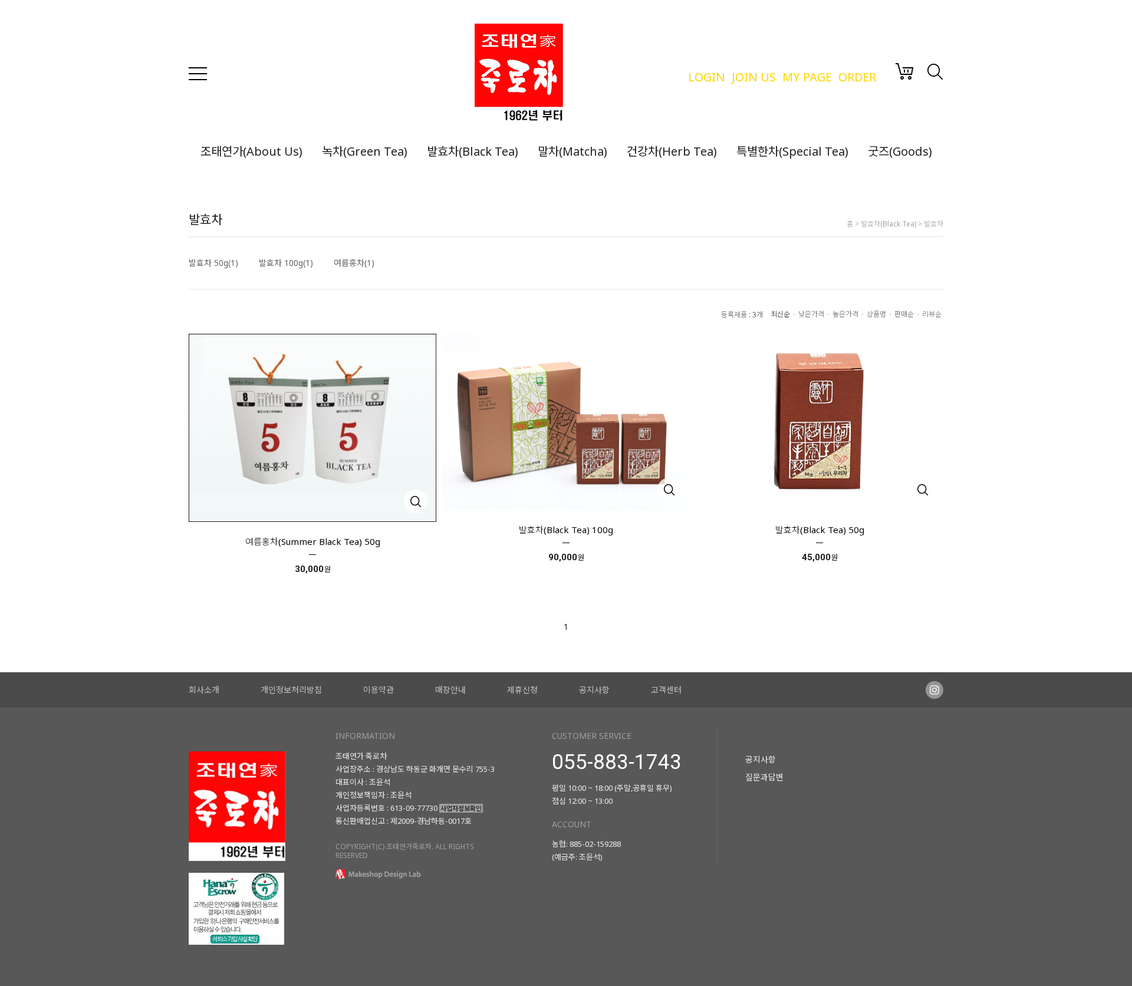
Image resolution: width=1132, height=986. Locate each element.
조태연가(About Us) (251, 151)
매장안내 (450, 689)
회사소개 (204, 689)
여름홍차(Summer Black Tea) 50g (312, 541)
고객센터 (666, 689)
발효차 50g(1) (213, 263)
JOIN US (754, 77)
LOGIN (706, 77)
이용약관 (378, 689)
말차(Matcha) (572, 151)
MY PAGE (807, 77)
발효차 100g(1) (286, 263)
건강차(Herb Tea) (672, 151)
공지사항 (594, 689)
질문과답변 (764, 777)
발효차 (933, 224)
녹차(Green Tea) (364, 151)
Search (935, 71)
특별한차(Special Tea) (792, 151)
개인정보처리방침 (291, 689)
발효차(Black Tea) (472, 151)
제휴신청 (522, 689)
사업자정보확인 (461, 808)
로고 (575, 74)
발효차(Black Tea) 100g (566, 529)
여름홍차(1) (354, 263)
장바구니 (905, 71)
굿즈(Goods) (900, 151)
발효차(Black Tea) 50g (819, 529)
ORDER (857, 77)
